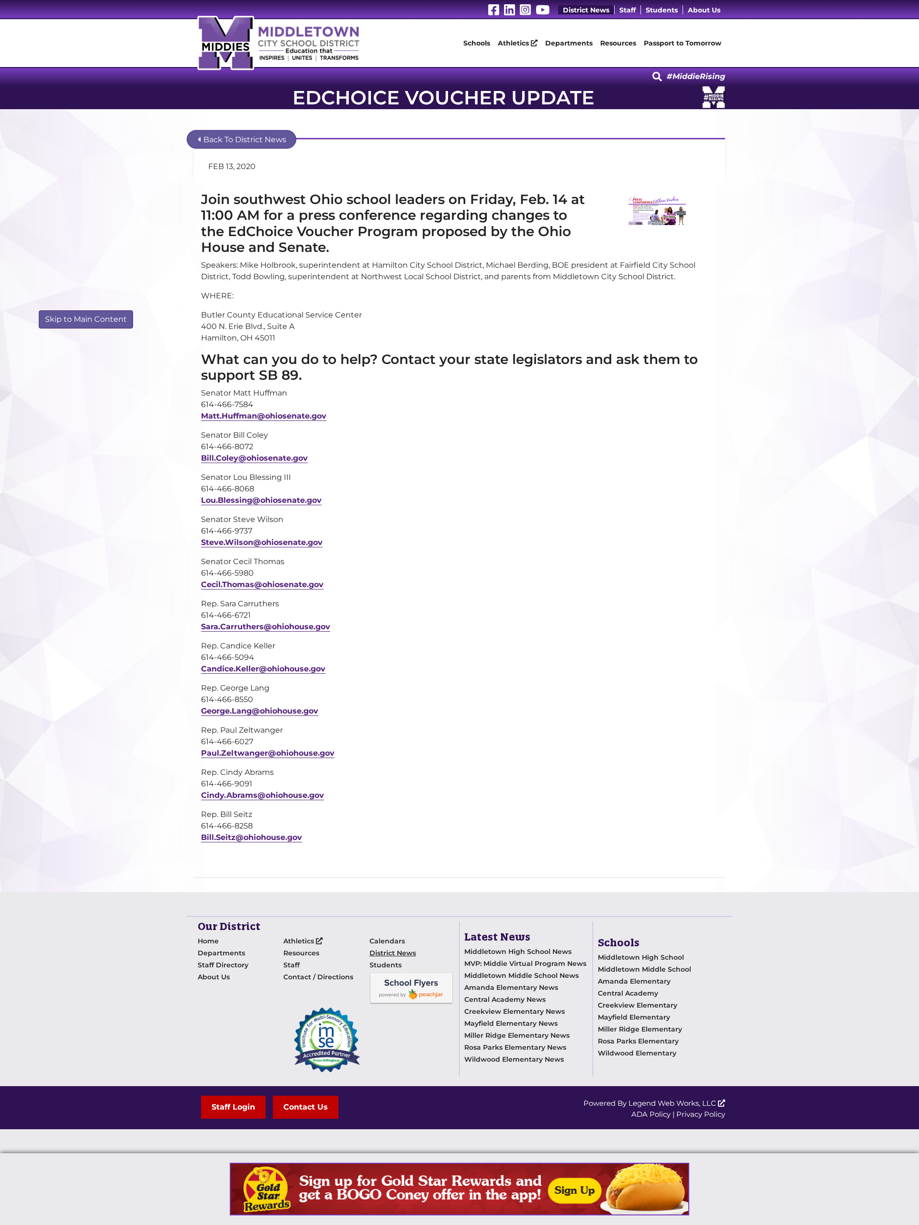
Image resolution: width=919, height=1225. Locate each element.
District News (586, 10)
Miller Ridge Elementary (640, 1029)
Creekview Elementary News (514, 1011)
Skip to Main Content (86, 319)
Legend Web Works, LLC (673, 1103)
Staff (627, 10)
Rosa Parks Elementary (638, 1041)
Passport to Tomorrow (682, 43)
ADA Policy (651, 1114)
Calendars (387, 941)
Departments (569, 43)
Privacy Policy (700, 1114)
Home (208, 941)
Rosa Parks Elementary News (515, 1047)
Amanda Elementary (634, 981)
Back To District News (244, 139)
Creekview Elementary (637, 1005)
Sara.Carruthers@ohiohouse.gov (265, 626)
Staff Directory (223, 965)
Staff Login (233, 1107)
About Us (704, 10)
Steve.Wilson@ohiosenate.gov (262, 542)
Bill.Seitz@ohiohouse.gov (251, 837)
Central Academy (628, 993)
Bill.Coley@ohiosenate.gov (254, 458)
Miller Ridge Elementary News (517, 1035)
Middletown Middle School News (521, 975)
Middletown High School (641, 957)
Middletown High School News (518, 951)
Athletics (514, 43)
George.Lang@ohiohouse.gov (259, 710)
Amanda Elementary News (511, 987)
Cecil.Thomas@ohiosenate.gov (262, 584)
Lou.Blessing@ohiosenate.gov (261, 500)
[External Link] (459, 1189)
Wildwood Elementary (637, 1053)
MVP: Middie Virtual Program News (525, 963)
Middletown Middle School (644, 969)
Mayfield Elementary (634, 1017)
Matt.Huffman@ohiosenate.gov (263, 415)
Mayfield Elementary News (511, 1023)
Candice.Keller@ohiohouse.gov (263, 668)
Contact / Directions (318, 977)
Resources (618, 43)
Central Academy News (505, 999)
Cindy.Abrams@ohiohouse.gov (262, 795)
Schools (476, 43)
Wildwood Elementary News (514, 1059)
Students (662, 10)
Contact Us (305, 1107)
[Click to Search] (657, 77)
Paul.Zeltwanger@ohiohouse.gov (268, 753)
